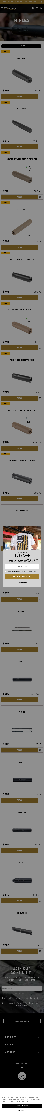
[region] (22, 1100)
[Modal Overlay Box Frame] (22, 556)
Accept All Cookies (22, 1105)
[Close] (38, 1091)
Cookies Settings (22, 1110)
